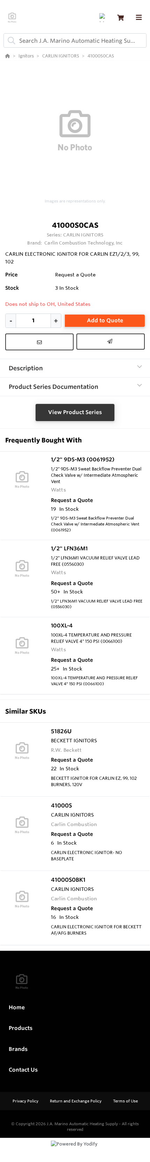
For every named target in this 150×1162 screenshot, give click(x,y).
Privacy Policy (26, 1101)
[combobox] (75, 40)
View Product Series (75, 412)
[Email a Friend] (110, 342)
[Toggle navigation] (139, 17)
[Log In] (103, 17)
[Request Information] (39, 342)
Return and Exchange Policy (76, 1101)
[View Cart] (120, 17)
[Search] (10, 40)
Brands (18, 1049)
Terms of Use (125, 1101)
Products (20, 1028)
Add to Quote (105, 320)
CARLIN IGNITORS (83, 235)
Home (17, 1007)
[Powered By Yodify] (75, 1150)
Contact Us (23, 1069)
